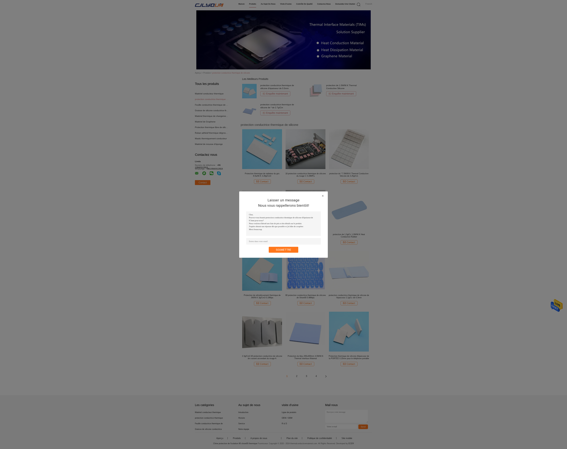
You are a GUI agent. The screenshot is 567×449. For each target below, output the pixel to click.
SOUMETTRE (283, 249)
